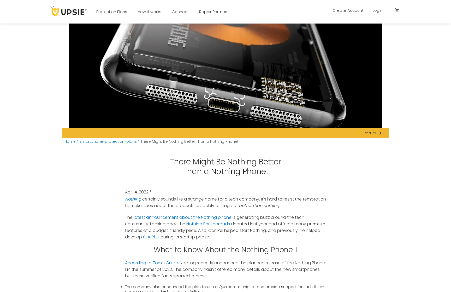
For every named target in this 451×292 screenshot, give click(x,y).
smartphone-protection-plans (108, 141)
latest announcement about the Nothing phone (183, 217)
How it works (149, 11)
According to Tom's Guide (151, 263)
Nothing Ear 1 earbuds (208, 224)
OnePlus (151, 237)
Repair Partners (213, 11)
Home (70, 141)
